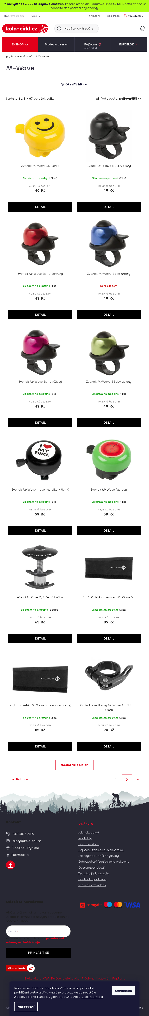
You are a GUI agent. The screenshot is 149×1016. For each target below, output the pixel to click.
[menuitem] (20, 44)
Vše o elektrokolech (92, 885)
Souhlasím (123, 991)
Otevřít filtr (74, 84)
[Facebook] (10, 864)
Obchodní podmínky (92, 879)
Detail (40, 207)
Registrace (113, 16)
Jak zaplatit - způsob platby (98, 856)
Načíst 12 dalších (74, 765)
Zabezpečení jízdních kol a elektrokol (104, 862)
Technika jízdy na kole (93, 873)
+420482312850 (23, 834)
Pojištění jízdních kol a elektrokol (101, 850)
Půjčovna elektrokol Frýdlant (72, 978)
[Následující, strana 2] (127, 779)
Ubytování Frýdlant (110, 978)
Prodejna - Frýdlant (25, 848)
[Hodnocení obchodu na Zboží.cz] (20, 968)
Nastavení (25, 1007)
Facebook (18, 855)
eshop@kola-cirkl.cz (26, 841)
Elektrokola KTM (36, 978)
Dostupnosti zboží (91, 868)
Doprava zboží (14, 16)
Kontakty (85, 838)
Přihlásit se (38, 953)
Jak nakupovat (88, 832)
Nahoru (22, 779)
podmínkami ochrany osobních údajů (35, 940)
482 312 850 (135, 15)
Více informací (92, 997)
